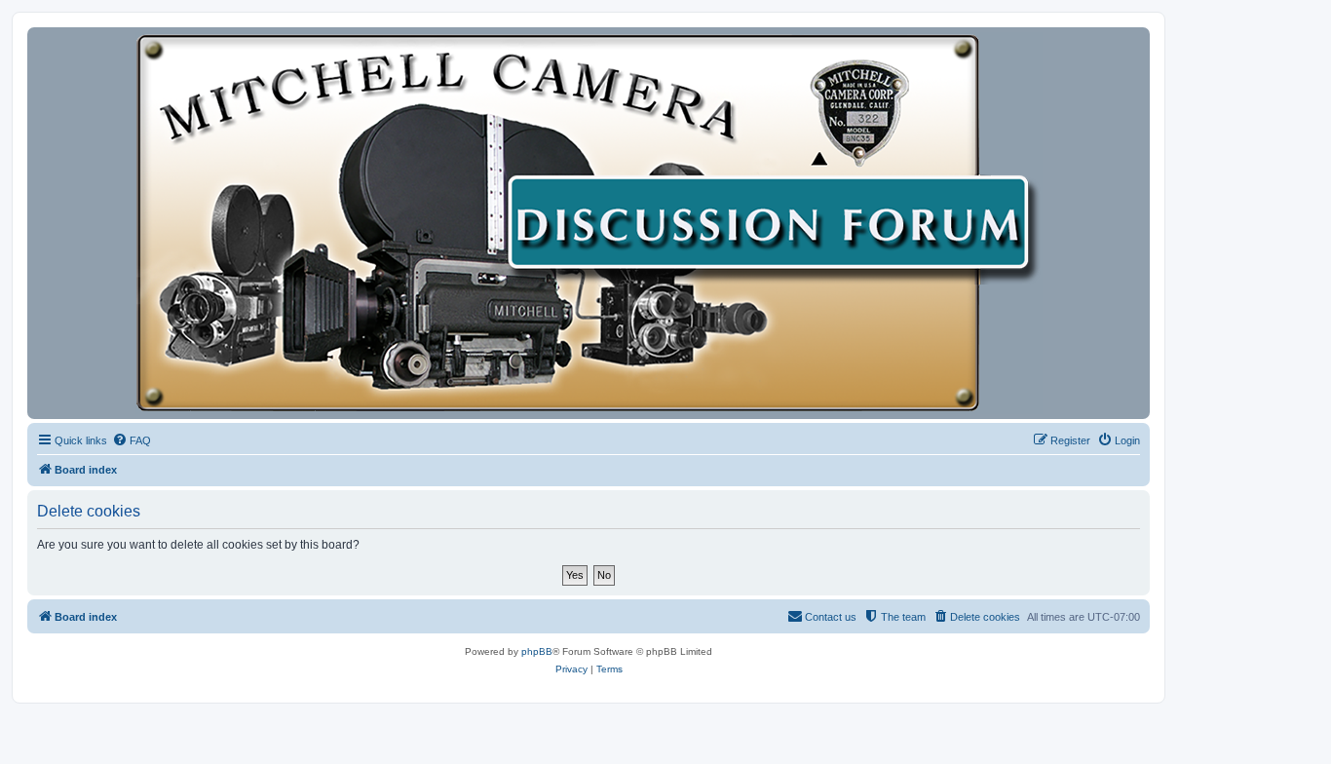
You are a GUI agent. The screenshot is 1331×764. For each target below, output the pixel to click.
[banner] (588, 223)
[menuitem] (131, 440)
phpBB (536, 651)
